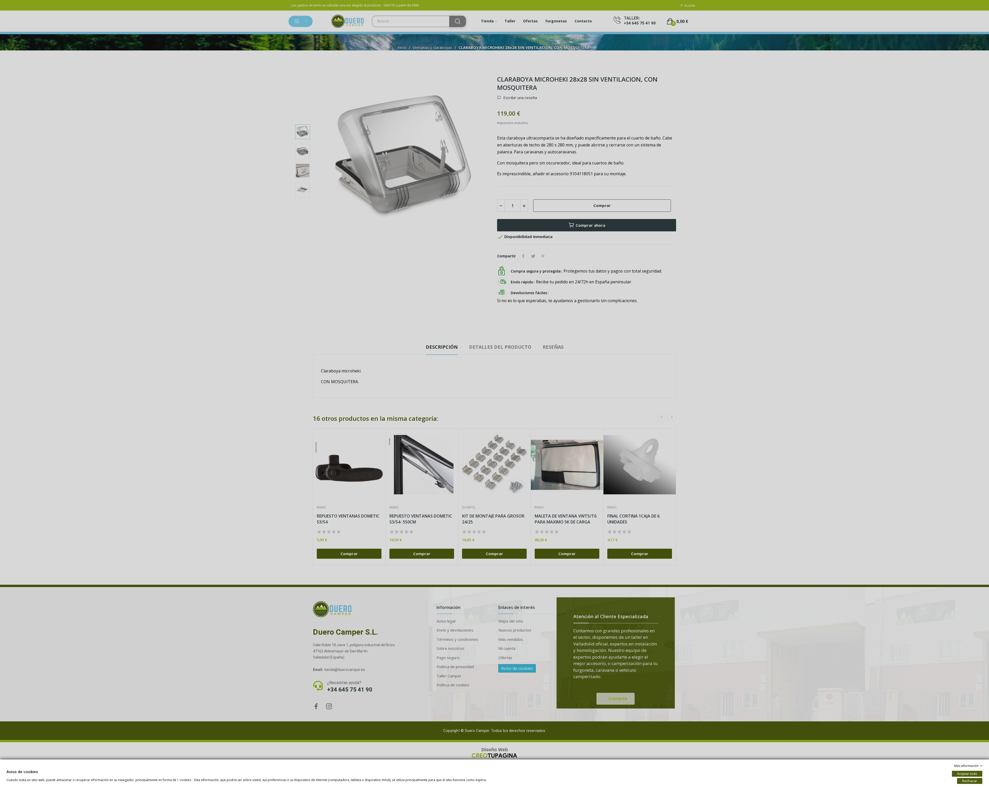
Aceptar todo (967, 773)
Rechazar (969, 781)
